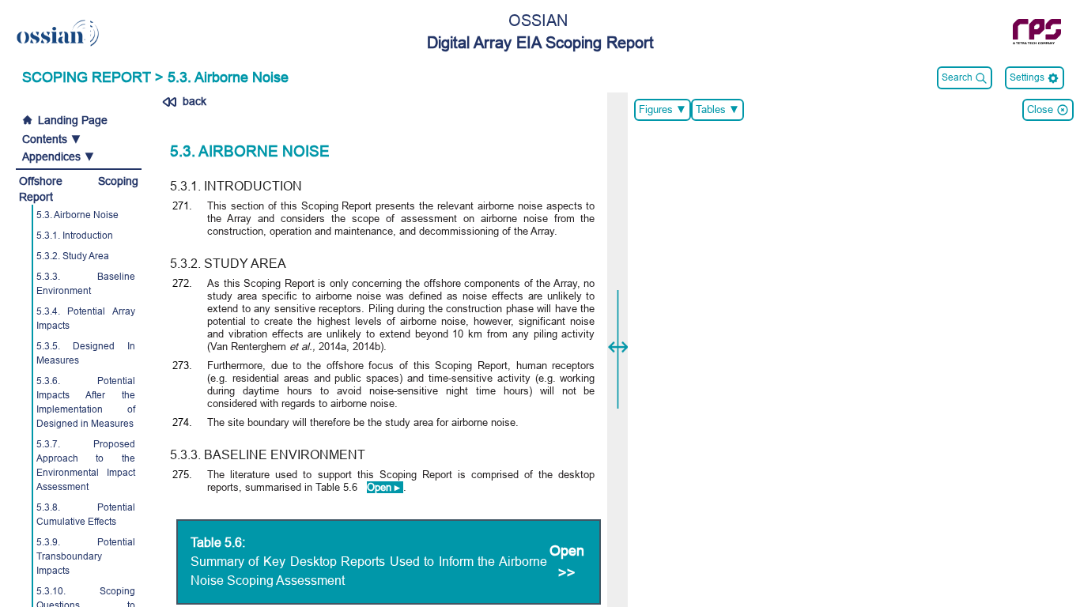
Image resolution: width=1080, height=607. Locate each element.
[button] (78, 139)
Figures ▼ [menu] (665, 113)
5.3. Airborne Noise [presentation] (228, 77)
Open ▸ (385, 487)
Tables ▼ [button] (720, 113)
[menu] (1034, 77)
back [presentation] (192, 101)
